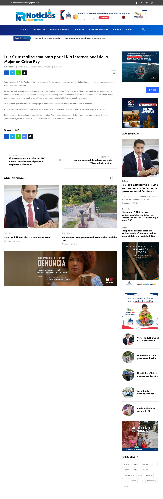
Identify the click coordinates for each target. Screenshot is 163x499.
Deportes (79, 30)
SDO (125, 481)
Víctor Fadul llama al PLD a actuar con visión (27, 238)
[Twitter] (141, 3)
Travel (126, 486)
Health (126, 470)
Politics (149, 475)
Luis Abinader (129, 475)
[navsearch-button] (143, 30)
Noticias (23, 30)
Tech (141, 481)
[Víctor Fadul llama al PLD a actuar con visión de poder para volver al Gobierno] (140, 158)
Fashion (145, 464)
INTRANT (145, 470)
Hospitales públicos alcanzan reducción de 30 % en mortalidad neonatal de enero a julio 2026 (139, 233)
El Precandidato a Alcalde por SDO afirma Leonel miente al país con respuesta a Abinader (27, 162)
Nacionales (39, 30)
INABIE (135, 470)
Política (117, 30)
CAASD (136, 464)
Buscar (152, 90)
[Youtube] (146, 3)
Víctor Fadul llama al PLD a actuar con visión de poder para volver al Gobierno (140, 188)
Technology (151, 481)
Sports (133, 481)
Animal (126, 464)
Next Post (105, 157)
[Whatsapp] (18, 72)
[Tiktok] (24, 72)
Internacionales (59, 30)
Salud (129, 30)
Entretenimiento (98, 30)
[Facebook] (136, 3)
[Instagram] (151, 3)
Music (140, 475)
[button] (110, 178)
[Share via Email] (113, 72)
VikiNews (10, 67)
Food (154, 464)
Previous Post (18, 155)
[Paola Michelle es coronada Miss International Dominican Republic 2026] (128, 410)
